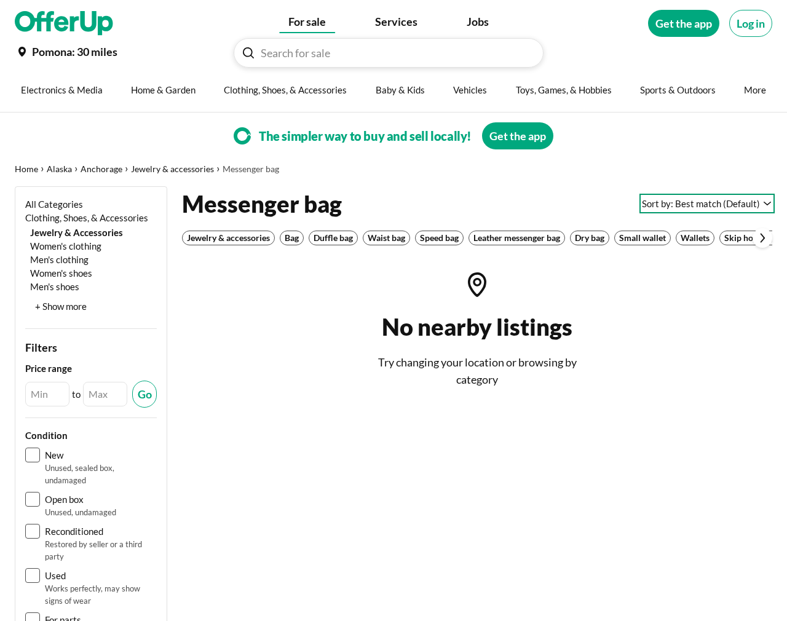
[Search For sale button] (248, 52)
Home (26, 169)
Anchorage (101, 169)
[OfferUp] (64, 23)
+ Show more (61, 306)
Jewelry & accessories (172, 169)
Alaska (59, 169)
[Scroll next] (762, 238)
